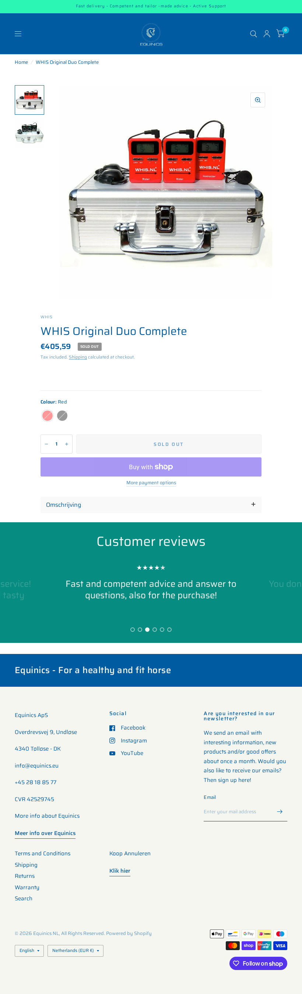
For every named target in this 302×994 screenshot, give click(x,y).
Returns (25, 876)
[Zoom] (257, 100)
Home (21, 62)
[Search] (253, 33)
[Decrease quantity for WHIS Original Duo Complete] (46, 444)
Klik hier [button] (119, 870)
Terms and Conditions (42, 853)
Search (23, 898)
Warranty (27, 887)
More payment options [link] (151, 482)
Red (48, 416)
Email (210, 797)
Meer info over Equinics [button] (45, 833)
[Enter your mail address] (280, 811)
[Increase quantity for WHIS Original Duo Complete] (66, 444)
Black (62, 416)
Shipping (78, 356)
